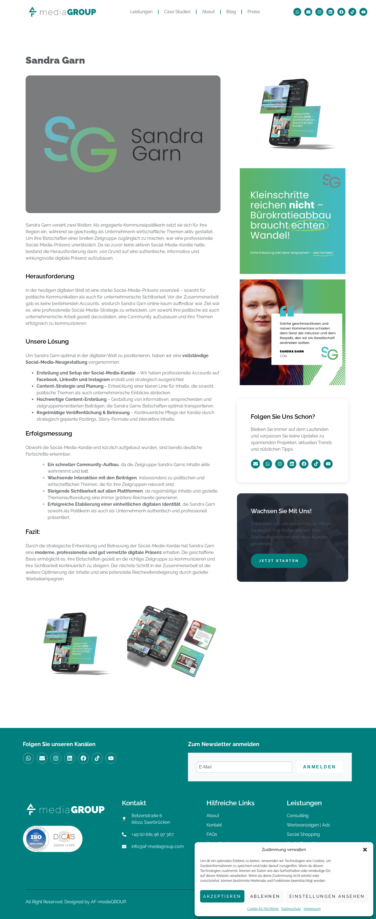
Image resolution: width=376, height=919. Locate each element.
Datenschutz (291, 909)
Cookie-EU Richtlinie (263, 909)
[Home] (62, 12)
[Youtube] (363, 12)
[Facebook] (341, 12)
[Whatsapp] (297, 12)
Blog (231, 11)
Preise (253, 11)
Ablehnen (265, 896)
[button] (365, 849)
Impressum (312, 909)
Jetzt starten (279, 561)
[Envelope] (308, 12)
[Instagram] (319, 12)
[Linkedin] (330, 12)
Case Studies (177, 11)
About (208, 11)
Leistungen (141, 11)
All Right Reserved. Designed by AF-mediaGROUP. (76, 901)
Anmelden (319, 767)
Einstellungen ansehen (327, 896)
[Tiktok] (352, 12)
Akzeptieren (222, 896)
